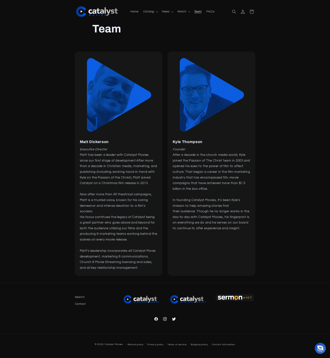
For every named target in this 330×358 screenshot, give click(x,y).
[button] (150, 11)
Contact (80, 303)
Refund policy (136, 345)
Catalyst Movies (114, 344)
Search (80, 297)
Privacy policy (155, 345)
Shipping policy (199, 345)
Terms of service (177, 345)
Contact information (223, 345)
